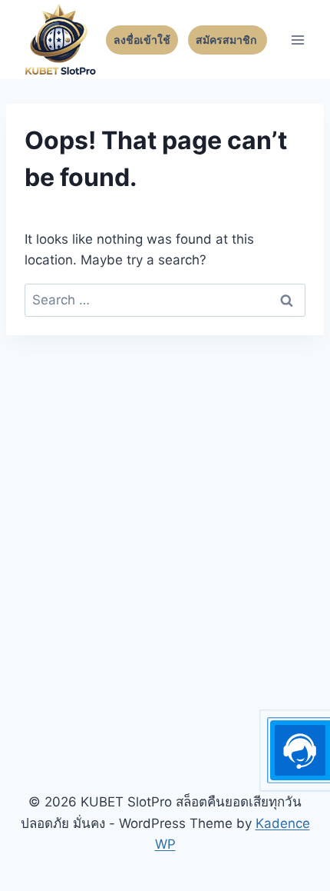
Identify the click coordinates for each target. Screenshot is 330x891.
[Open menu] (297, 40)
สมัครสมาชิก (227, 40)
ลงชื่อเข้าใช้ (142, 40)
